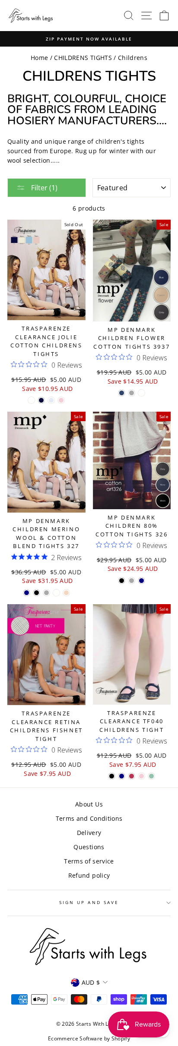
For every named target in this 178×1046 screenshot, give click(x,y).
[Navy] (26, 592)
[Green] (151, 776)
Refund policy (89, 875)
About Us (89, 804)
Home (39, 58)
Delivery (89, 833)
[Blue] (121, 393)
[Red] (131, 776)
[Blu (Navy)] (41, 400)
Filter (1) (43, 187)
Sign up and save (89, 902)
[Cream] (56, 592)
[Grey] (131, 393)
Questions (88, 847)
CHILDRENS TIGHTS (82, 58)
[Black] (36, 592)
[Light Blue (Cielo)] (51, 400)
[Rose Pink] (66, 592)
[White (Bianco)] (31, 400)
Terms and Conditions (89, 818)
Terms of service (89, 861)
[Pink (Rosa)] (61, 400)
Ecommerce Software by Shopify (89, 1038)
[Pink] (141, 776)
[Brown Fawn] (141, 393)
